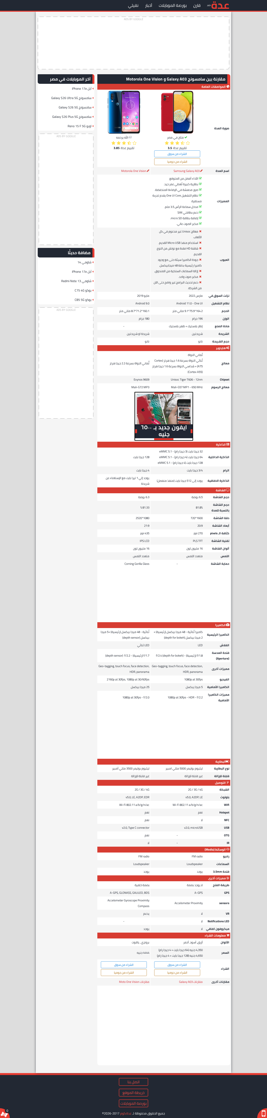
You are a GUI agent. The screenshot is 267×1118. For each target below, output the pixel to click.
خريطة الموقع (133, 1092)
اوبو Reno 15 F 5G (79, 126)
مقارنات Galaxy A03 (191, 982)
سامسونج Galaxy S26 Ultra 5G (71, 98)
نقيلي (133, 5)
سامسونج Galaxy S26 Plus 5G (71, 117)
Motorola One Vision (133, 171)
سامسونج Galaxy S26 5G (75, 107)
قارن (197, 5)
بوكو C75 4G (83, 290)
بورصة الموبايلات (173, 5)
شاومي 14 (84, 262)
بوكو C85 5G (83, 300)
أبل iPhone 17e (81, 88)
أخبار (148, 5)
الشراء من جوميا (177, 161)
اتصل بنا (133, 1081)
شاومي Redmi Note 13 (76, 281)
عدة (220, 5)
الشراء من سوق (177, 154)
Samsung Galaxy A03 (187, 171)
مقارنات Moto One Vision (134, 982)
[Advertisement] (133, 43)
